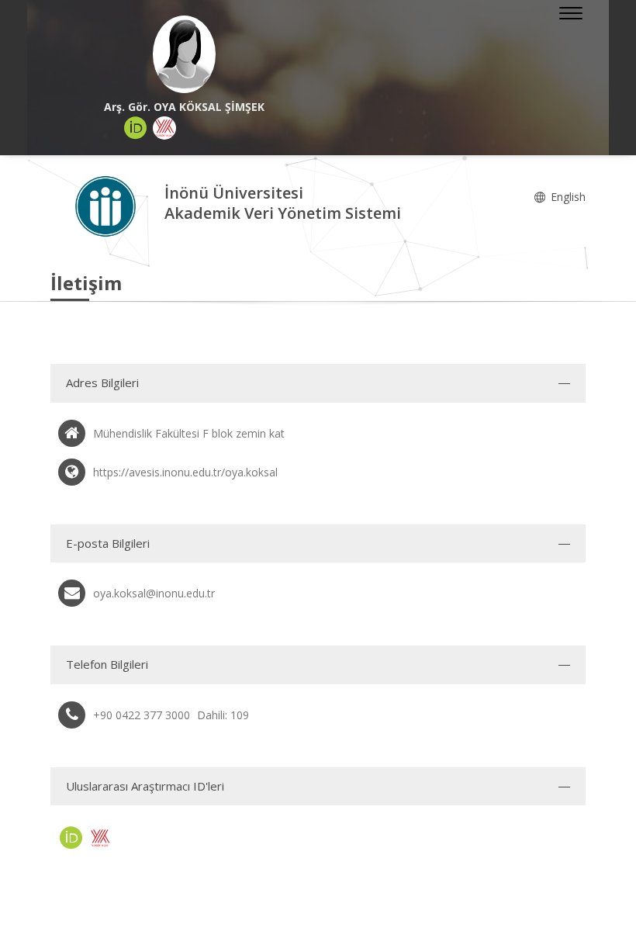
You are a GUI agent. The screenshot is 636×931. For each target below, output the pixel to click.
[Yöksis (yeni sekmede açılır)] (164, 128)
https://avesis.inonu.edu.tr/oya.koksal (185, 472)
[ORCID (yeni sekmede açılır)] (136, 128)
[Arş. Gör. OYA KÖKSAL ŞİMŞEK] (184, 54)
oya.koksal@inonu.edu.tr (154, 593)
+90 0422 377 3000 (141, 715)
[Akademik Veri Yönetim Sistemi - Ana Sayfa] (107, 205)
